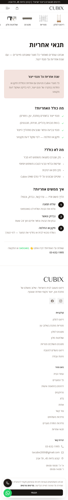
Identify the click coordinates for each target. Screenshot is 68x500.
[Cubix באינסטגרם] (61, 301)
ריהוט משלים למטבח (54, 350)
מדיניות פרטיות (27, 485)
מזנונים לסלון (57, 331)
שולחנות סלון (57, 337)
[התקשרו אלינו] (7, 483)
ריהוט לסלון (58, 319)
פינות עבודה (58, 356)
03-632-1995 (57, 252)
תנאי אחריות (58, 429)
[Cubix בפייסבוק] (52, 301)
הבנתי (34, 492)
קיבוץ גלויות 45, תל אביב (48, 458)
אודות (61, 404)
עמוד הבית (59, 373)
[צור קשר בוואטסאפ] (7, 493)
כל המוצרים (58, 380)
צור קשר (60, 411)
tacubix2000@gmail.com (46, 452)
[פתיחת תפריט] (7, 8)
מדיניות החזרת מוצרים (53, 423)
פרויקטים (59, 392)
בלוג (62, 398)
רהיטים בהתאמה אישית (52, 386)
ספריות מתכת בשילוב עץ (52, 325)
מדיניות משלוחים (56, 417)
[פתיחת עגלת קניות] (17, 8)
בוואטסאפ (24, 248)
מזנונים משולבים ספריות (52, 344)
